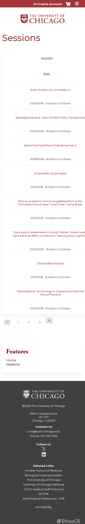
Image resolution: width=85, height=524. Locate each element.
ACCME (44, 493)
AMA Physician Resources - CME (44, 498)
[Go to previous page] (7, 322)
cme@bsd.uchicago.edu (43, 431)
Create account (49, 4)
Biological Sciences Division (43, 475)
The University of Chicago (48, 406)
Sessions (13, 364)
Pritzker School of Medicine (43, 470)
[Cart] (68, 6)
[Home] (42, 17)
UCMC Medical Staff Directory (44, 489)
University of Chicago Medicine (43, 484)
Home (11, 360)
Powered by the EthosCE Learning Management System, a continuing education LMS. (68, 521)
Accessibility (43, 507)
